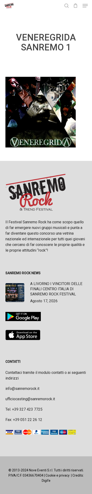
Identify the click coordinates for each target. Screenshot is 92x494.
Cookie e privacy (58, 475)
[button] (85, 5)
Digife (46, 480)
